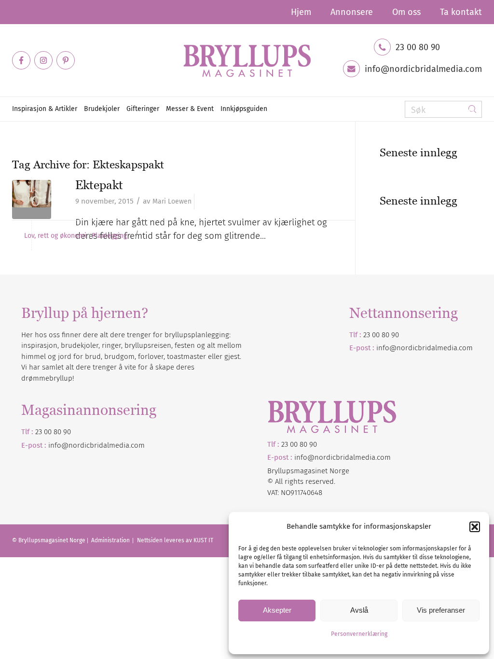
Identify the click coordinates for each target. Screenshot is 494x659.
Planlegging (109, 236)
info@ (58, 445)
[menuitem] (301, 12)
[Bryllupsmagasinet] (247, 60)
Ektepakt (99, 185)
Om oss (406, 12)
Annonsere (351, 12)
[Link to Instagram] (43, 60)
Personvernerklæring (359, 634)
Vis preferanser (441, 610)
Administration (111, 540)
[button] (475, 527)
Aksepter (277, 610)
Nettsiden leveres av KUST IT (175, 540)
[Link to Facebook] (21, 60)
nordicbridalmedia (99, 445)
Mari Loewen (172, 201)
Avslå (359, 610)
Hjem (301, 12)
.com (137, 445)
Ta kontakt (461, 12)
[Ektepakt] (31, 199)
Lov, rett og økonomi (55, 236)
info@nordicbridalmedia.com (423, 69)
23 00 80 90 (418, 47)
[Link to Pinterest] (65, 60)
